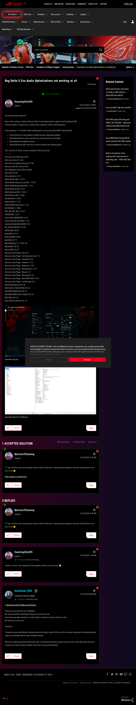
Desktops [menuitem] (70, 14)
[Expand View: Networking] (12, 29)
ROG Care (30, 67)
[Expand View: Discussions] (62, 14)
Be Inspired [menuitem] (12, 14)
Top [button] (6, 698)
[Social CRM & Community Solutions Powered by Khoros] (127, 699)
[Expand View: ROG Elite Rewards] (32, 29)
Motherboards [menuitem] (39, 22)
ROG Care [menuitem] (27, 14)
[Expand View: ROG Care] (33, 14)
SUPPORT (103, 4)
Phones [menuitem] (24, 22)
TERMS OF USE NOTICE (71, 683)
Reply (91, 428)
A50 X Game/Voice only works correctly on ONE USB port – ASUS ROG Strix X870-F (117, 92)
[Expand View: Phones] (29, 22)
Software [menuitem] (40, 14)
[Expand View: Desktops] (76, 14)
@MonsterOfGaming (28, 605)
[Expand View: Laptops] (88, 14)
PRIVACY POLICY (86, 683)
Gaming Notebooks (113, 129)
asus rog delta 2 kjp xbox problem (118, 107)
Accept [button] (87, 360)
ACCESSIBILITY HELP (43, 674)
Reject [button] (49, 360)
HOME (18, 674)
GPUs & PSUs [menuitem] (56, 22)
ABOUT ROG (9, 674)
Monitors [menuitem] (70, 22)
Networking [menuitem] (6, 29)
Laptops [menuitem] (83, 14)
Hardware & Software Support (48, 67)
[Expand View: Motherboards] (46, 22)
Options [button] (129, 67)
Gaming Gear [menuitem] (85, 22)
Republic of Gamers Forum (12, 67)
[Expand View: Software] (46, 14)
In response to (28, 560)
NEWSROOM (27, 674)
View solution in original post (16, 477)
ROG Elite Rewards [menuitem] (24, 29)
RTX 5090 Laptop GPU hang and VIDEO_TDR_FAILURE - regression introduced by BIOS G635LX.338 (118, 122)
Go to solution (52, 94)
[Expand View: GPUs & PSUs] (62, 22)
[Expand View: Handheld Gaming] (17, 22)
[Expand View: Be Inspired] (19, 14)
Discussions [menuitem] (55, 14)
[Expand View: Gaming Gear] (92, 22)
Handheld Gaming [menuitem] (8, 22)
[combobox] (68, 49)
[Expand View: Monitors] (76, 22)
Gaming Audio (68, 67)
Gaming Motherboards (114, 99)
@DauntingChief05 (14, 605)
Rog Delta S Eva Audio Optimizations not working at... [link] (97, 67)
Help (125, 22)
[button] (50, 331)
